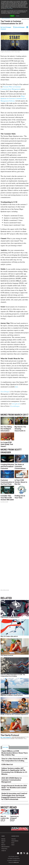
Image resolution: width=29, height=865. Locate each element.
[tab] (5, 747)
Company (3, 836)
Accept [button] (12, 15)
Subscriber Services (15, 836)
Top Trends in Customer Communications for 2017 (12, 22)
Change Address (14, 840)
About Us (3, 844)
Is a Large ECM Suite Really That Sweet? (7, 444)
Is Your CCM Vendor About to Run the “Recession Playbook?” (21, 482)
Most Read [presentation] (5, 747)
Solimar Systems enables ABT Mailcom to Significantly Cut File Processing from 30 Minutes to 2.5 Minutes (14, 771)
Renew (12, 842)
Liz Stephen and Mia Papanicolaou (12, 741)
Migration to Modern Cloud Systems (12, 695)
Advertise (3, 838)
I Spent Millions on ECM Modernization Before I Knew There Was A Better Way (14, 753)
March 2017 (21, 414)
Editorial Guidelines (5, 846)
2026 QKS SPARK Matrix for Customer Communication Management (11, 780)
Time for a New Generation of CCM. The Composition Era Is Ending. (13, 675)
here (16, 387)
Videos (2, 842)
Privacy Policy (9, 8)
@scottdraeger (20, 27)
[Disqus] (14, 525)
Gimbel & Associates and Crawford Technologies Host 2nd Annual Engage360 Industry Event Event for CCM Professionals (14, 796)
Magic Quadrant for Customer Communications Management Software (13, 98)
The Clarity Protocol (7, 655)
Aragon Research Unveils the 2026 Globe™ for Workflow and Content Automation (14, 788)
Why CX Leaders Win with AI (9, 636)
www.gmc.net (16, 404)
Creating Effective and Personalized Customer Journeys (7, 466)
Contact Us (3, 850)
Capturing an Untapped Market (10, 617)
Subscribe (13, 838)
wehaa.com (16, 862)
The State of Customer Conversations (20, 466)
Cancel (12, 844)
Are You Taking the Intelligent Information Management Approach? (6, 428)
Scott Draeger (7, 27)
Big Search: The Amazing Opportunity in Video (20, 428)
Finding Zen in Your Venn (20, 497)
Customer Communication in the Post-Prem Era (7, 482)
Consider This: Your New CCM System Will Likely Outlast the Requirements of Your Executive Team (7, 497)
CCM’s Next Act (7, 764)
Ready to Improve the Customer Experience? (14, 714)
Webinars (3, 840)
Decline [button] (17, 15)
